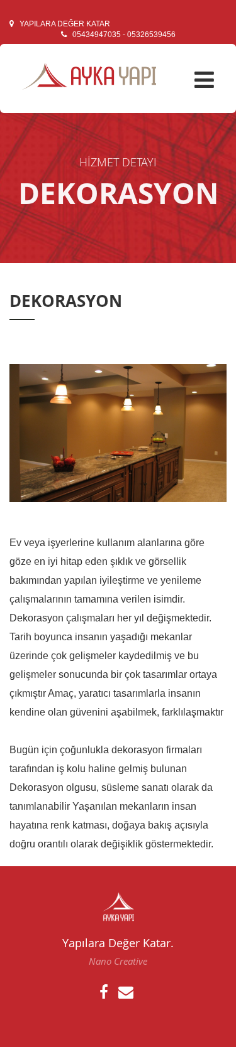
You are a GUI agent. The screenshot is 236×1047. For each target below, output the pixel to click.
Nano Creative (118, 961)
